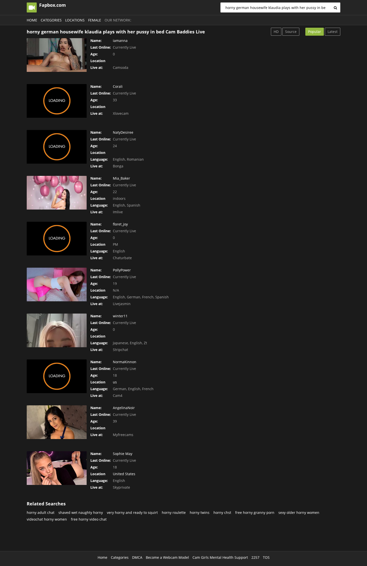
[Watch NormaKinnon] (57, 376)
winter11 (120, 316)
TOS (266, 557)
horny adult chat (40, 512)
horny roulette (174, 512)
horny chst (222, 512)
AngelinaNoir (124, 407)
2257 (255, 557)
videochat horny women (47, 519)
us (115, 382)
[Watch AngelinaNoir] (57, 422)
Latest (333, 31)
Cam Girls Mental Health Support (220, 557)
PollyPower (122, 270)
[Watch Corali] (57, 101)
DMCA (137, 557)
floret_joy (120, 224)
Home (32, 20)
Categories (51, 20)
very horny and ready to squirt (132, 512)
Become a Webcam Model (167, 557)
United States (124, 473)
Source (291, 31)
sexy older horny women (298, 512)
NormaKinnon (124, 361)
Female (94, 20)
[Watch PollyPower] (57, 284)
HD (276, 31)
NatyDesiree (123, 132)
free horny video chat (89, 519)
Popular (314, 31)
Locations (75, 20)
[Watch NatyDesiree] (57, 147)
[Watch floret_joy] (57, 238)
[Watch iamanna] (57, 55)
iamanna (120, 40)
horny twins (199, 512)
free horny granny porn (254, 512)
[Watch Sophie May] (57, 468)
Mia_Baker (121, 178)
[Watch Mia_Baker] (57, 193)
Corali (118, 86)
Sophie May (122, 453)
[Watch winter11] (57, 330)
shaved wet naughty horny (80, 512)
